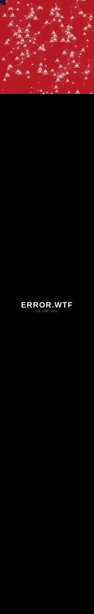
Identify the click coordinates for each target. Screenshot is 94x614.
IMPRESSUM (45, 311)
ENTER (38, 311)
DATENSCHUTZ (54, 311)
